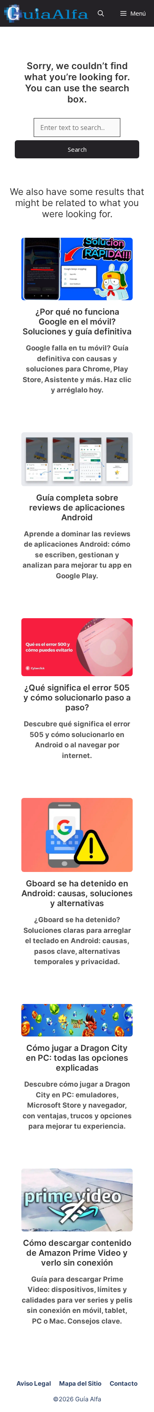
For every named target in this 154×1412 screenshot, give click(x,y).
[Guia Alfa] (46, 13)
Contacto (124, 1383)
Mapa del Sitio (80, 1383)
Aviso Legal (33, 1383)
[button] (101, 13)
